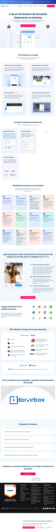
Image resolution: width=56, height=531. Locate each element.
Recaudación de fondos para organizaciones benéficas (36, 502)
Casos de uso (34, 485)
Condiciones (23, 494)
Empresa (35, 6)
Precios (25, 6)
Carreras (22, 491)
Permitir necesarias (40, 527)
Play (28, 400)
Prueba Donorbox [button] (28, 473)
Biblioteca (22, 500)
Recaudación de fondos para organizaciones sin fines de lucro (36, 495)
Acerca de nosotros (24, 489)
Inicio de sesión (42, 6)
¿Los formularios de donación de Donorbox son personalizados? (18, 447)
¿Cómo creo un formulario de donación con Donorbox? (16, 439)
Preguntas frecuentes (24, 493)
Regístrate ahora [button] (50, 6)
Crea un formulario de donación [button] (28, 25)
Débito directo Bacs (40, 353)
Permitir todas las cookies (29, 527)
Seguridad (22, 497)
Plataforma (20, 6)
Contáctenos (23, 487)
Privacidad (22, 496)
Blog (21, 490)
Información (23, 485)
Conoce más (46, 70)
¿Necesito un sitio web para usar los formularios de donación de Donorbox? (21, 455)
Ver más (40, 525)
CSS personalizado (10, 136)
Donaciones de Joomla (48, 501)
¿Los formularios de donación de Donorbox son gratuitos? (17, 431)
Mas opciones (49, 527)
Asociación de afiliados (25, 498)
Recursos (30, 6)
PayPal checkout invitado (42, 369)
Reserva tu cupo (29, 2)
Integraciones (47, 485)
